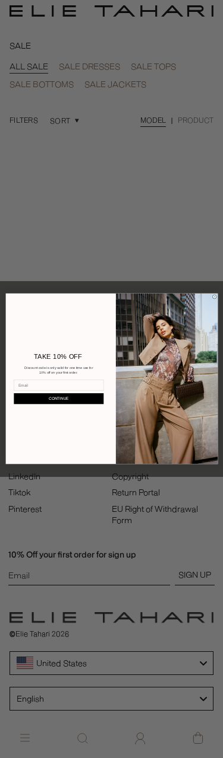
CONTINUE (58, 399)
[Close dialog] (214, 297)
